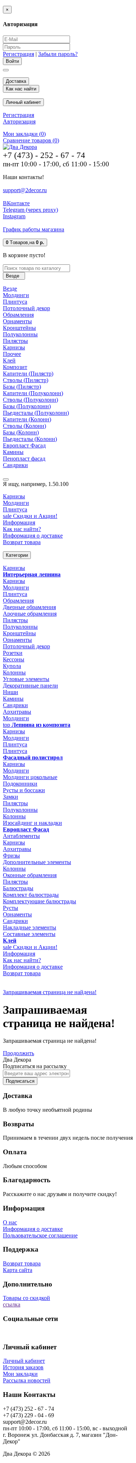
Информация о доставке (33, 535)
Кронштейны (19, 328)
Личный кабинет (24, 1361)
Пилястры (15, 341)
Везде (10, 288)
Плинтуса (15, 302)
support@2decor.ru (25, 190)
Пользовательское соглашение (40, 1235)
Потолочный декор (26, 308)
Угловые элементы (26, 679)
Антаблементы (21, 836)
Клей (9, 360)
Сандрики (15, 465)
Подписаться (20, 1081)
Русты (10, 908)
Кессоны (13, 659)
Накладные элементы (29, 927)
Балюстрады (18, 888)
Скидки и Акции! (30, 516)
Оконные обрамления (30, 875)
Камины (13, 452)
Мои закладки (20, 1374)
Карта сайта (17, 1270)
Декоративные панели (30, 685)
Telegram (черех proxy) (30, 210)
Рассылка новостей (26, 1380)
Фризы (11, 855)
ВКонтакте (16, 203)
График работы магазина (33, 229)
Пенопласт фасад (24, 458)
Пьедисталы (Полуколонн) (36, 413)
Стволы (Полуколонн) (30, 400)
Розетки (12, 653)
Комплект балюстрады (31, 895)
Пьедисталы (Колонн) (30, 439)
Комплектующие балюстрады (39, 901)
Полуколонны (20, 334)
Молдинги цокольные (30, 777)
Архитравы (17, 712)
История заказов (23, 1367)
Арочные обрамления (30, 614)
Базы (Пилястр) (22, 387)
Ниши (10, 692)
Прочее (12, 354)
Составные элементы (29, 934)
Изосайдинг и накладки (32, 823)
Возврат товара (22, 542)
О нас (10, 1222)
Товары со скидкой (26, 1298)
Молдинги (16, 295)
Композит (15, 367)
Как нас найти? (22, 529)
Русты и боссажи (24, 790)
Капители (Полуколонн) (33, 393)
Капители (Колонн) (27, 419)
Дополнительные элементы (37, 862)
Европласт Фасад (24, 445)
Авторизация (19, 121)
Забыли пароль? (58, 54)
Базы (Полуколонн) (27, 406)
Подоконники (20, 784)
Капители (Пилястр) (28, 373)
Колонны (14, 672)
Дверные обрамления (29, 607)
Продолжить (18, 1053)
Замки (10, 797)
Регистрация (18, 54)
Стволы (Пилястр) (25, 380)
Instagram (14, 216)
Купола (12, 666)
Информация (19, 522)
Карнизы (14, 347)
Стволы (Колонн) (24, 426)
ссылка (11, 1304)
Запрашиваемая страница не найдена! (49, 992)
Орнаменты (17, 321)
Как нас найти (21, 89)
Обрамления (18, 315)
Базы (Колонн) (21, 432)
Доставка (16, 81)
